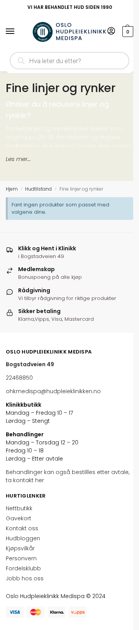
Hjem (12, 189)
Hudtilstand (38, 189)
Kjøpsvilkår (20, 548)
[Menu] (17, 31)
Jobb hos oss (25, 578)
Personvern (21, 558)
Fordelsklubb (23, 568)
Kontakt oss (22, 528)
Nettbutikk (19, 508)
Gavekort (18, 518)
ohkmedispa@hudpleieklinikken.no (53, 391)
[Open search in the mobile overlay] (69, 60)
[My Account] (111, 31)
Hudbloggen (23, 538)
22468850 (19, 378)
